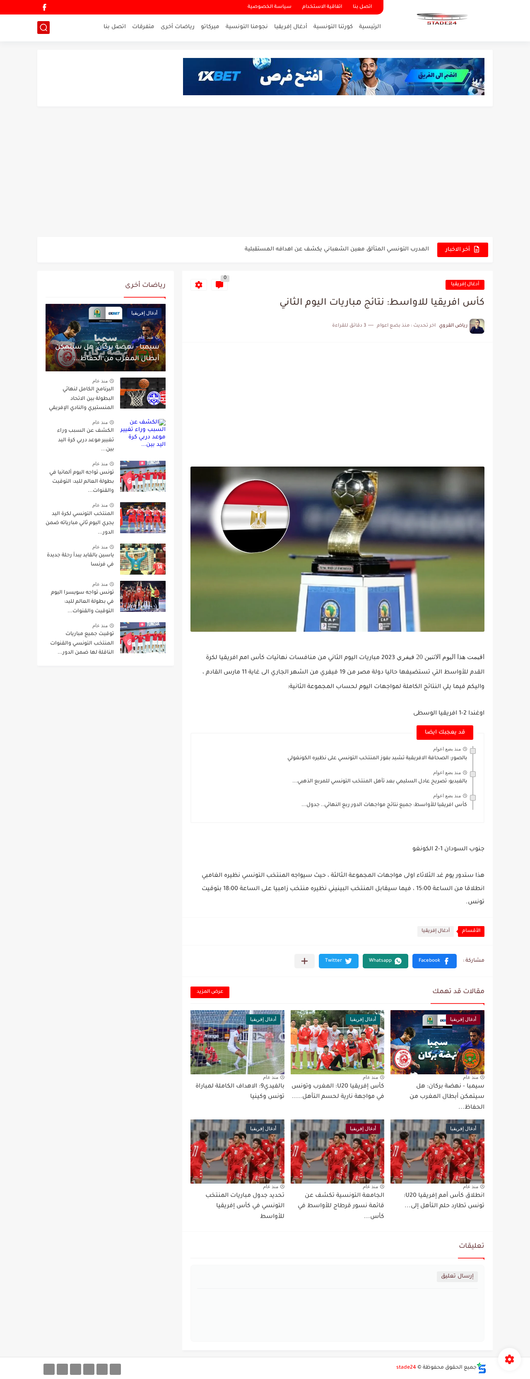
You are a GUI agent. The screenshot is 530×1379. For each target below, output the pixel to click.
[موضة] (88, 1369)
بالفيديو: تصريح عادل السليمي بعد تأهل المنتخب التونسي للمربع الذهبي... (379, 782)
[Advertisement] (265, 173)
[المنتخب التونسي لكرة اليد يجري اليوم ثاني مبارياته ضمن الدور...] (143, 517)
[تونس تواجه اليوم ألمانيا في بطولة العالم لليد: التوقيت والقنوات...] (143, 476)
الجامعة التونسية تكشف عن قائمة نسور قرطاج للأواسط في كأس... (341, 1206)
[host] (49, 1369)
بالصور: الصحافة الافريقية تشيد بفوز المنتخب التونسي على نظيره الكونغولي (377, 758)
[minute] (75, 1369)
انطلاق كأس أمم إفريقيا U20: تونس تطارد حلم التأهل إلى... (444, 1201)
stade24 (406, 1368)
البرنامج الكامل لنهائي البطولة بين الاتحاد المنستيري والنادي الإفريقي (81, 399)
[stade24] (441, 19)
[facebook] (44, 7)
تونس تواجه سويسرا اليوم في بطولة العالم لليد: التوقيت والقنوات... (82, 602)
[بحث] (43, 27)
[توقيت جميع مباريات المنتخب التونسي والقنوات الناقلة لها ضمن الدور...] (143, 637)
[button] (434, 961)
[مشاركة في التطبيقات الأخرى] (304, 961)
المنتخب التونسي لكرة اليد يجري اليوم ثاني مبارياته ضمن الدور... (80, 523)
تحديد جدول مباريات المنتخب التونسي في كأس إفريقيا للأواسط (244, 1206)
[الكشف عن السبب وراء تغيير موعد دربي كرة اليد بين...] (143, 434)
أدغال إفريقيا (290, 27)
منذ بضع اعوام (447, 749)
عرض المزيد (210, 992)
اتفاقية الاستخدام (322, 7)
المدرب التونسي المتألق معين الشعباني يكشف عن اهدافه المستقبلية (337, 249)
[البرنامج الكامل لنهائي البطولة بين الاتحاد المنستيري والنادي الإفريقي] (143, 393)
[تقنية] (102, 1369)
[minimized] (62, 1369)
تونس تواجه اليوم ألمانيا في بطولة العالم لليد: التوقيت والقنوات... (81, 482)
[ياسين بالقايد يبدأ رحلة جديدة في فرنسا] (143, 559)
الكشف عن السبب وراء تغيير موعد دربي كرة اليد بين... (85, 440)
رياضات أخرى (178, 27)
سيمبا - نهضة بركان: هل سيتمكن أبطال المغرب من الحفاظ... (447, 1097)
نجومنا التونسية (247, 27)
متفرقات (143, 27)
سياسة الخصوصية (270, 7)
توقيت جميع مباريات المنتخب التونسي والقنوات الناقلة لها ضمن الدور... (82, 643)
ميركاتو (210, 27)
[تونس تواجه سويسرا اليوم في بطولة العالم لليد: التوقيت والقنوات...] (143, 596)
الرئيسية (370, 27)
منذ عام (470, 1077)
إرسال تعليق (457, 1276)
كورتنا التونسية (333, 27)
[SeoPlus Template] (482, 1368)
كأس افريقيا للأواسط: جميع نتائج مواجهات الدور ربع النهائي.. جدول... (384, 805)
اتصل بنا (362, 7)
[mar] (115, 1369)
